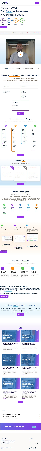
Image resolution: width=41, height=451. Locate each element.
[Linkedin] (29, 448)
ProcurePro (36, 443)
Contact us (36, 440)
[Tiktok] (35, 448)
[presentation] (21, 57)
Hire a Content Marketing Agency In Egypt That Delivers (10, 368)
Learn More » (5, 374)
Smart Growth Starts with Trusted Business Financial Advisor (10, 392)
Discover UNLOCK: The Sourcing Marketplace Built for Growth (29, 392)
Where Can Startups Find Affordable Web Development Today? (10, 344)
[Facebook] (31, 448)
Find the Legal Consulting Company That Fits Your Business (29, 368)
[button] (26, 3)
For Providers (31, 440)
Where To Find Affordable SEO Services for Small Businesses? (28, 344)
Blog (29, 442)
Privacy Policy (37, 442)
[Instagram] (33, 448)
